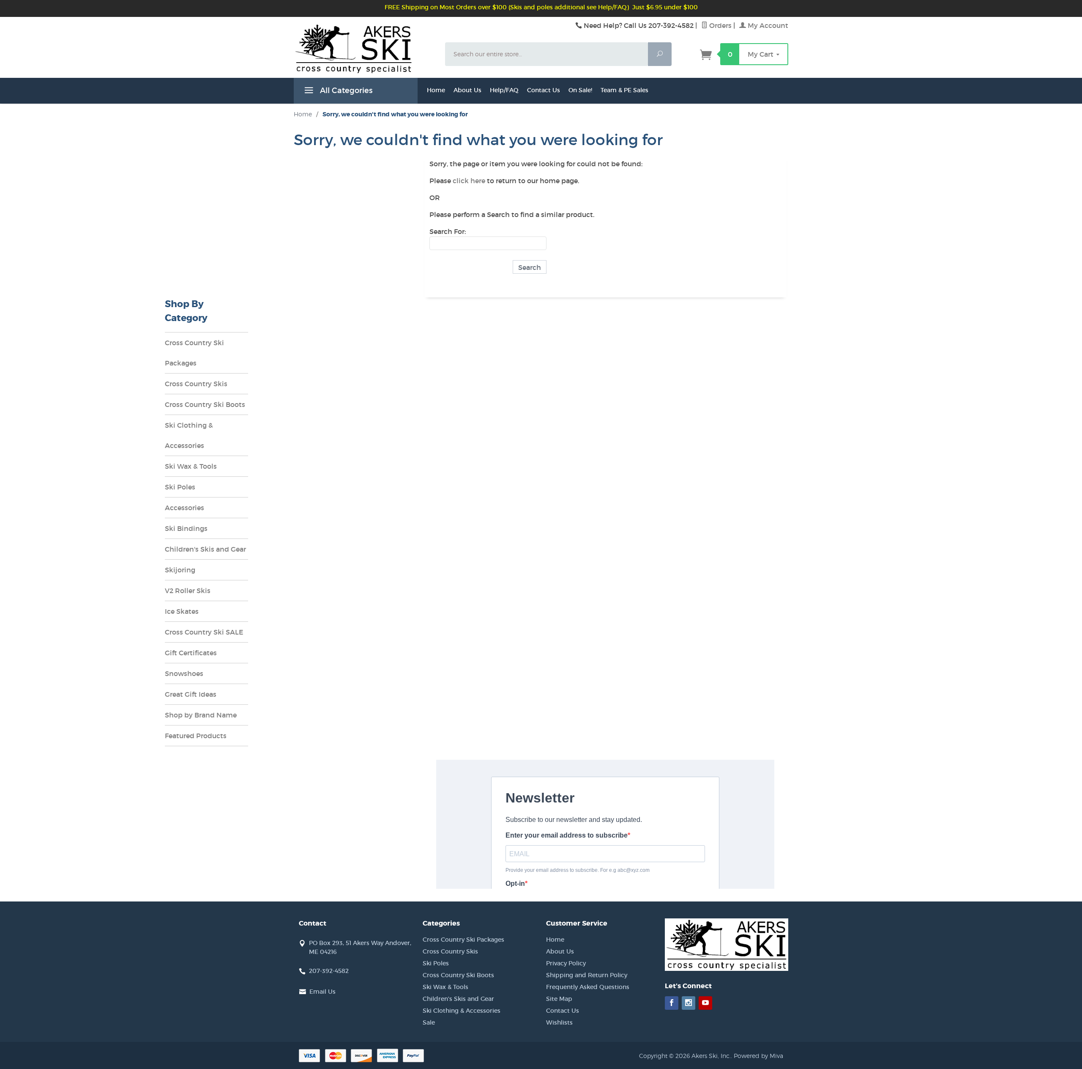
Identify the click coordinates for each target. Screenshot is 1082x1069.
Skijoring (180, 570)
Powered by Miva (758, 1055)
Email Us (322, 991)
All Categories (345, 90)
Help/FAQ (504, 90)
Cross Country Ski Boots (205, 404)
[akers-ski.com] (364, 58)
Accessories (184, 507)
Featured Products (196, 735)
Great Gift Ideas (190, 694)
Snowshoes (184, 673)
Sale (429, 1022)
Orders (720, 25)
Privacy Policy (566, 963)
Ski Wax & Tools (191, 466)
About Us (467, 90)
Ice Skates (182, 611)
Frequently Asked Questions (587, 987)
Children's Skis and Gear (205, 549)
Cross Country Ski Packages (194, 352)
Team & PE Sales (624, 90)
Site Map (559, 999)
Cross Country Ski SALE (204, 632)
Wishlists (559, 1022)
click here (469, 180)
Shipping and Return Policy (586, 975)
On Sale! (580, 90)
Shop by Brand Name (201, 715)
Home (436, 90)
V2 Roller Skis (187, 590)
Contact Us (543, 90)
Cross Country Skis (196, 383)
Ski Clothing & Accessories (189, 435)
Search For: (447, 231)
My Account (767, 25)
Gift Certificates (191, 653)
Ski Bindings (186, 528)
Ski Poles (180, 487)
